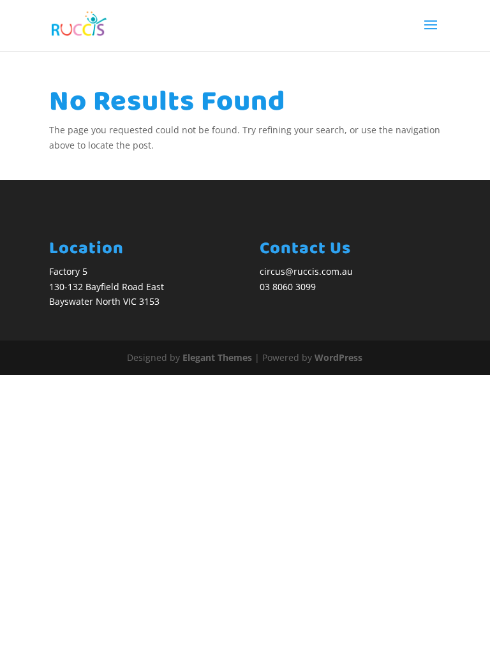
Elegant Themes (217, 357)
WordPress (338, 357)
